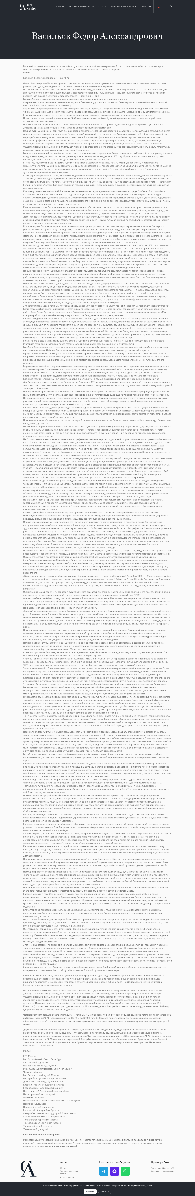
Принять (90, 1191)
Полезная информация (123, 6)
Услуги (102, 6)
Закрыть (105, 1191)
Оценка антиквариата (82, 6)
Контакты (145, 6)
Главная (61, 6)
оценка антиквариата (63, 1146)
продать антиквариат (146, 1139)
